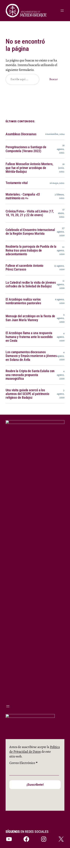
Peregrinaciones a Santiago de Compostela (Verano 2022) (26, 149)
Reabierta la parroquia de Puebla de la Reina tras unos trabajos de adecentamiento (31, 250)
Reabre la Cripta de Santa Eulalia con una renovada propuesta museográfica (30, 374)
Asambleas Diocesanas (21, 134)
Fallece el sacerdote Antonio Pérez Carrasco (24, 267)
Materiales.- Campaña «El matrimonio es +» (23, 196)
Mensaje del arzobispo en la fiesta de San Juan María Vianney (30, 318)
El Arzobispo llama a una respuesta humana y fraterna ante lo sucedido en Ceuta (29, 336)
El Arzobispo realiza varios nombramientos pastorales (23, 301)
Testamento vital (16, 183)
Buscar (53, 79)
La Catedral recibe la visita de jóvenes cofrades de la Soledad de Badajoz (31, 284)
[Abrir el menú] (62, 10)
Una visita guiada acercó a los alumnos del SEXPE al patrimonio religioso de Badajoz (27, 394)
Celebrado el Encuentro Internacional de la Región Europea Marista (30, 231)
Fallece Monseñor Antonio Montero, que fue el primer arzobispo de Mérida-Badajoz (29, 167)
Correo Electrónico (23, 763)
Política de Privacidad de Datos (34, 749)
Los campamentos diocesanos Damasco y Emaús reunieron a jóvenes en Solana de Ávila (31, 356)
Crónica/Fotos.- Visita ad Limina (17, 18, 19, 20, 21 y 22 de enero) (30, 213)
